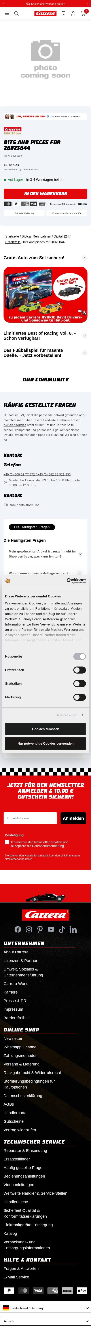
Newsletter (13, 1038)
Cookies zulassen (45, 729)
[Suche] (16, 13)
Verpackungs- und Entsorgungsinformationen (27, 1245)
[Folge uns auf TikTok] (62, 929)
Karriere (11, 992)
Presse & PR (15, 1000)
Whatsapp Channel (20, 1047)
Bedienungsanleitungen (24, 1176)
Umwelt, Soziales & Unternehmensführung (23, 972)
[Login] (73, 13)
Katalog (10, 1233)
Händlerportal (15, 1112)
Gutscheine (14, 1121)
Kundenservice (15, 424)
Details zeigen (66, 715)
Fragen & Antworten (21, 1268)
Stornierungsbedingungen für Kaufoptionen (29, 1084)
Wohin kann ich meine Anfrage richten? (38, 573)
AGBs (9, 1104)
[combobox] (45, 1307)
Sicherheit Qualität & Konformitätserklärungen (25, 1213)
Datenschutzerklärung (23, 1095)
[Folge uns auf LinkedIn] (73, 929)
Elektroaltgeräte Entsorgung (28, 1225)
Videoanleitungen (19, 1184)
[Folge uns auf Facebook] (17, 929)
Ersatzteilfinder (17, 1159)
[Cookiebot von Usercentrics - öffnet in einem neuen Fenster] (66, 581)
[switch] (79, 670)
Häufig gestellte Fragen (24, 1167)
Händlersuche (16, 1201)
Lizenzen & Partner (20, 960)
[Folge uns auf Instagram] (28, 929)
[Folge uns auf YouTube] (51, 929)
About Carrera (16, 952)
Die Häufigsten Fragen (32, 527)
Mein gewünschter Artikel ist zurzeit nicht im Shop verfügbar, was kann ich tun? (42, 553)
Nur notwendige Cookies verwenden (45, 743)
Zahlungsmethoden (21, 1055)
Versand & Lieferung (22, 1064)
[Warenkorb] (83, 13)
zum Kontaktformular (24, 504)
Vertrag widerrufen (20, 1130)
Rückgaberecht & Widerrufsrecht (32, 1072)
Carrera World (16, 983)
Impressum (13, 1009)
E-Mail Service (16, 1277)
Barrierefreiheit (17, 1017)
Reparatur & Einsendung (25, 1150)
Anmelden (73, 818)
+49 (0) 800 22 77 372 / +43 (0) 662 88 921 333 (37, 474)
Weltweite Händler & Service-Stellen (35, 1193)
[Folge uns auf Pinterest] (40, 929)
